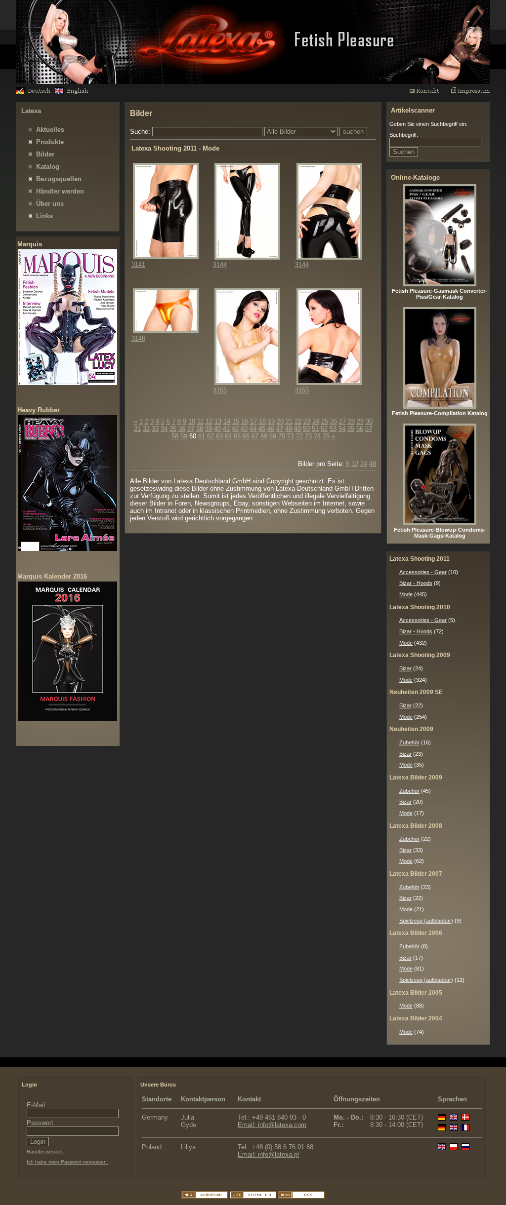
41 (226, 428)
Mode (406, 594)
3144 (220, 265)
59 (183, 436)
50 (306, 428)
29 (360, 421)
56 (359, 428)
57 (368, 428)
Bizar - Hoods (415, 583)
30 (369, 421)
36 (181, 428)
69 (272, 436)
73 (308, 436)
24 (315, 421)
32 (146, 428)
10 (191, 421)
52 (324, 428)
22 (298, 421)
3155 (220, 390)
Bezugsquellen (59, 179)
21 (289, 421)
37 (190, 428)
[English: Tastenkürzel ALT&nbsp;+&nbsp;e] (73, 92)
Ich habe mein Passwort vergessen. (67, 1162)
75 (326, 436)
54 (341, 428)
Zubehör (409, 742)
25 (324, 421)
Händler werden (60, 191)
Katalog (47, 166)
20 (280, 421)
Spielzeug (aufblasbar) (426, 921)
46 (270, 428)
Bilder (45, 154)
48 (288, 428)
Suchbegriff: (403, 135)
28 (351, 421)
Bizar (405, 668)
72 (299, 436)
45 (261, 428)
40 (217, 428)
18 (262, 421)
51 (315, 428)
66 (246, 436)
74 (317, 436)
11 (200, 421)
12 (209, 421)
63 (219, 436)
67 (255, 436)
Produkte (50, 142)
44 (253, 428)
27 (342, 421)
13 (217, 421)
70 (281, 436)
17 (253, 421)
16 (244, 421)
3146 (138, 338)
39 (208, 428)
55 (350, 428)
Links (44, 216)
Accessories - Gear (423, 572)
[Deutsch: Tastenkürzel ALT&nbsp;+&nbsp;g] (34, 92)
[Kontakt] (429, 93)
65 (237, 436)
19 (271, 421)
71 (290, 436)
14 (226, 421)
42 (235, 428)
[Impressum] (470, 93)
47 (279, 428)
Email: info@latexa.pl (268, 1154)
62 (210, 436)
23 (306, 421)
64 (228, 436)
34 (164, 428)
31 (137, 428)
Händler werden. (45, 1151)
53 (333, 428)
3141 (138, 264)
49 (297, 428)
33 (155, 428)
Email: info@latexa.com (272, 1124)
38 (199, 428)
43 (244, 428)
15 (235, 421)
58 (174, 436)
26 (333, 421)
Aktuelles (50, 129)
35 (172, 428)
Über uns (50, 203)
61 (201, 436)
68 (263, 436)
